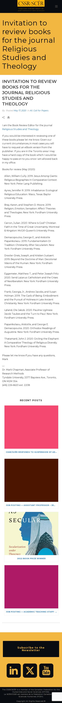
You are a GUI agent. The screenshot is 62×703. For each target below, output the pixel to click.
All (31, 110)
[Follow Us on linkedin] (14, 671)
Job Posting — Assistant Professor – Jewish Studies (32, 505)
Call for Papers (40, 110)
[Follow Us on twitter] (30, 671)
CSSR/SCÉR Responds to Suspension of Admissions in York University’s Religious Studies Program (32, 452)
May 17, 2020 (20, 110)
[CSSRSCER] (30, 6)
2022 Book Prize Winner (31, 558)
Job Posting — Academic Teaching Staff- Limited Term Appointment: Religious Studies (32, 612)
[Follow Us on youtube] (46, 671)
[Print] (10, 117)
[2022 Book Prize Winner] (31, 533)
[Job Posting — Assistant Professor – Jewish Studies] (31, 480)
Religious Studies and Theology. (20, 129)
